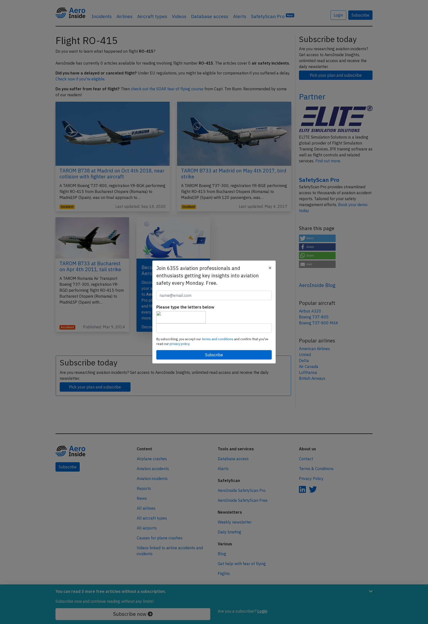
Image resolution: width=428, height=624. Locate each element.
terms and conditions (218, 339)
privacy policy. (180, 344)
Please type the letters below (185, 307)
